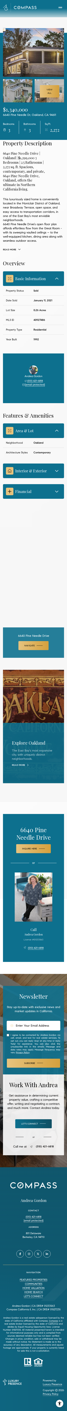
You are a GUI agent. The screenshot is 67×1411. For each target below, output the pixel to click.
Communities (33, 1284)
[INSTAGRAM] (29, 1254)
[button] (33, 1123)
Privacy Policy (22, 1052)
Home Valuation (33, 1288)
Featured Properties (33, 1279)
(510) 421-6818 (35, 381)
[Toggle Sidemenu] (60, 7)
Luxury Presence (52, 1384)
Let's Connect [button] (33, 1296)
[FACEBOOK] (20, 1254)
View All (49, 91)
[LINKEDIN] (47, 1254)
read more (18, 765)
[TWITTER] (38, 1254)
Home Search (33, 1292)
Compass (53, 1320)
